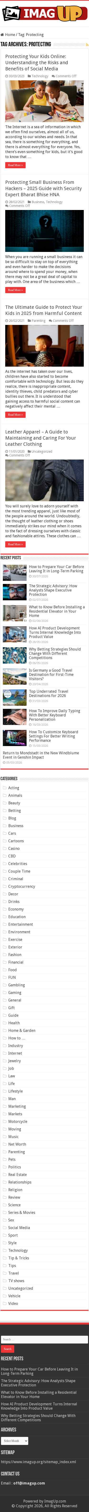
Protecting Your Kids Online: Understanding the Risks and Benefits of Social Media (36, 63)
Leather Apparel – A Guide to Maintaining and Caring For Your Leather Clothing (40, 438)
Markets (15, 1114)
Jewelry (14, 1061)
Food (12, 970)
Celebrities (17, 863)
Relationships (19, 1182)
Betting (14, 810)
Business (38, 202)
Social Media (19, 1227)
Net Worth (17, 1144)
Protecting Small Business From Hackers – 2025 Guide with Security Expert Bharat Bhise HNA (43, 188)
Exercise (15, 939)
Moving (14, 1129)
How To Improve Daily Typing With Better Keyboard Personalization (54, 715)
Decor (13, 894)
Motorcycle (17, 1121)
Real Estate (17, 1174)
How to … (16, 1038)
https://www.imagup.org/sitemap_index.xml (38, 1462)
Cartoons (16, 841)
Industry (15, 1045)
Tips (12, 1265)
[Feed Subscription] (87, 45)
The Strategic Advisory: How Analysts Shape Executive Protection (53, 590)
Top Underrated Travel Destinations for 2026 (48, 693)
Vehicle (14, 1296)
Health (14, 1023)
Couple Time (19, 871)
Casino (14, 848)
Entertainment (20, 924)
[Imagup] (44, 12)
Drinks (13, 901)
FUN (12, 977)
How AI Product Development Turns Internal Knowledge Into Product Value (55, 632)
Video (13, 1303)
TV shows (16, 1281)
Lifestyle (15, 1091)
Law (11, 1076)
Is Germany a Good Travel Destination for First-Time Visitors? (51, 674)
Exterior (15, 947)
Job (11, 1068)
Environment (19, 932)
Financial (15, 962)
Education (17, 917)
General (14, 1000)
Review (14, 1197)
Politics (14, 1167)
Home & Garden (21, 1030)
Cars (12, 833)
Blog (12, 818)
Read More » (15, 165)
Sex (11, 1220)
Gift (11, 1008)
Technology (40, 76)
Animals (15, 795)
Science (14, 1205)
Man (12, 1099)
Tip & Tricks (18, 1258)
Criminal (15, 879)
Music (13, 1136)
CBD (12, 856)
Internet (15, 1053)
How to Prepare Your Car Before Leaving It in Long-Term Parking (56, 569)
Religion (15, 1190)
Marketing (17, 1106)
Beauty (14, 803)
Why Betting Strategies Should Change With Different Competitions (55, 653)
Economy (16, 909)
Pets (11, 1159)
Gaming (14, 992)
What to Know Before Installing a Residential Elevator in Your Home (57, 611)
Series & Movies (21, 1212)
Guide (13, 1015)
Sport (13, 1235)
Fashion (14, 954)
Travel (13, 1273)
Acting (13, 788)
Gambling (16, 985)
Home (9, 34)
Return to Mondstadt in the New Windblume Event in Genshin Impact (41, 755)
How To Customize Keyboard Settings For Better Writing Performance (53, 736)
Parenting (39, 321)
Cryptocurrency (21, 886)
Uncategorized (42, 451)
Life (11, 1083)
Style (12, 1243)
